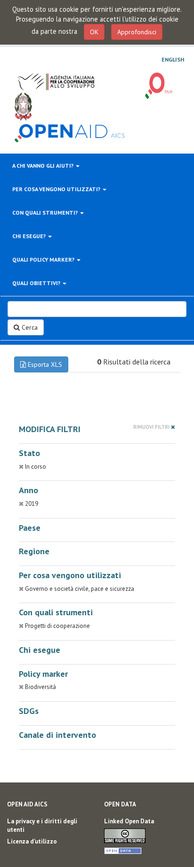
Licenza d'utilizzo (32, 841)
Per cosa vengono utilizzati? (57, 189)
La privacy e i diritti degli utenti (42, 825)
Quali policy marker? (44, 259)
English (173, 59)
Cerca (29, 327)
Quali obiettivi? (37, 282)
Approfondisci (136, 32)
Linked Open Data (129, 821)
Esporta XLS (44, 364)
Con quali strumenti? (45, 212)
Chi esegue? (29, 236)
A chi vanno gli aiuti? (43, 165)
